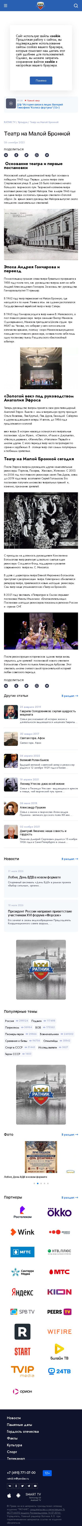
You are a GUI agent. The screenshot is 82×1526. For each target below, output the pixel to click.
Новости (14, 1418)
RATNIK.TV (10, 122)
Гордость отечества (23, 1431)
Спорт (12, 1451)
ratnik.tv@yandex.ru (18, 1479)
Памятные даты (19, 1424)
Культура (22, 122)
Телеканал (16, 1458)
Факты (12, 1438)
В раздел (68, 858)
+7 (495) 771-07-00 (21, 1472)
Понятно (41, 81)
